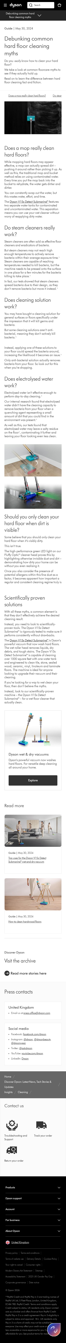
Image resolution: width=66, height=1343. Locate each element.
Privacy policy (12, 1253)
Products (10, 1187)
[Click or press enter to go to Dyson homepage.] (15, 6)
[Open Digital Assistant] (53, 1329)
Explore (33, 780)
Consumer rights (33, 1264)
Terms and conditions (30, 1253)
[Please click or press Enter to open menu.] (5, 5)
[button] (17, 1242)
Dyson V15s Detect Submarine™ (29, 201)
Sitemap (39, 1270)
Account (10, 1209)
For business (13, 1220)
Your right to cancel (14, 1264)
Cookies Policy (50, 1258)
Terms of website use (15, 1258)
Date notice (34, 1282)
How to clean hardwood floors (24, 921)
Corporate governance (16, 1282)
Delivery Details (34, 1258)
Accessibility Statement (15, 1276)
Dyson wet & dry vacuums (29, 754)
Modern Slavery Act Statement (19, 1270)
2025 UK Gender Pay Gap (40, 1276)
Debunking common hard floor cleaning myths (20, 15)
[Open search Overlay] (40, 5)
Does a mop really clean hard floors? (27, 95)
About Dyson (13, 1231)
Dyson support (14, 1198)
